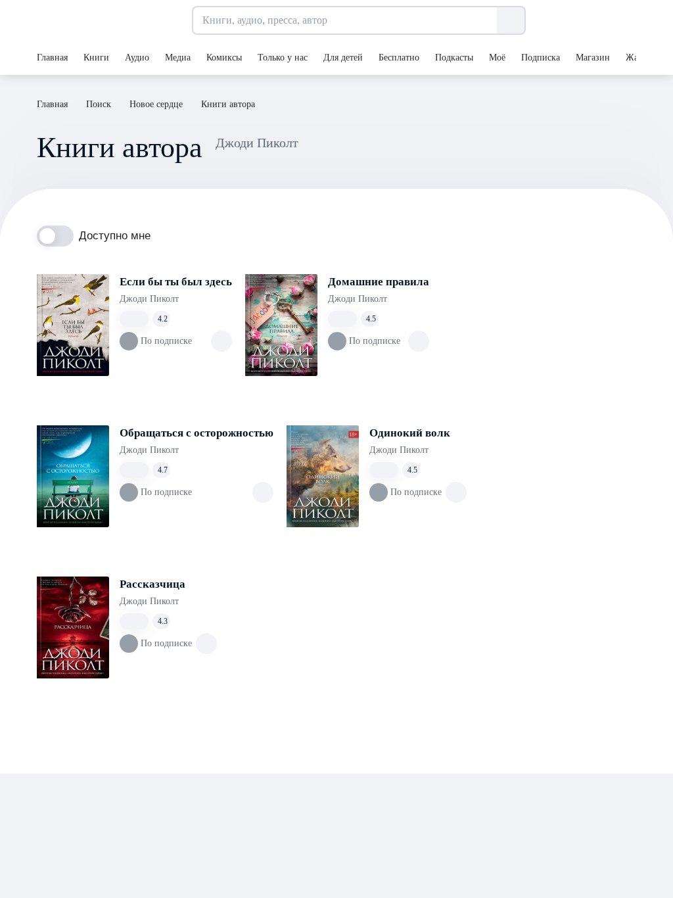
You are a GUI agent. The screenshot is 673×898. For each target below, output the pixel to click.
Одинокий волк (409, 433)
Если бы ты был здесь (176, 281)
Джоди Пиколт (149, 299)
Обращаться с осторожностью (196, 433)
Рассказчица (152, 584)
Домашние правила (378, 281)
